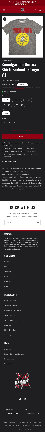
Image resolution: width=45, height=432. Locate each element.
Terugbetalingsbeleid (24, 422)
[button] (4, 9)
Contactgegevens (37, 425)
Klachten (7, 349)
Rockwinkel (12, 422)
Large (28, 100)
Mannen (7, 266)
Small (6, 100)
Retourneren (9, 359)
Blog (6, 286)
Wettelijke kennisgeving (23, 429)
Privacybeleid (37, 422)
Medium (17, 100)
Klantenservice (9, 364)
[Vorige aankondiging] (4, 3)
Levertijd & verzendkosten (14, 354)
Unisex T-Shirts (10, 300)
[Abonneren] (38, 222)
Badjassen (8, 325)
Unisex (6, 276)
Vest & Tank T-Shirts (11, 320)
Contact (7, 262)
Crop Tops (8, 335)
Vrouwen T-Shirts (10, 305)
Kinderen (7, 281)
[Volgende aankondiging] (41, 3)
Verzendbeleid (25, 425)
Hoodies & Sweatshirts (12, 310)
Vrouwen (7, 271)
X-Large (7, 105)
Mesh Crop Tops (10, 330)
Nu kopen (22, 137)
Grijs (6, 113)
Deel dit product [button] (10, 162)
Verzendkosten (19, 87)
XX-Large (19, 105)
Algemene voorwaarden (12, 425)
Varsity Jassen (9, 315)
